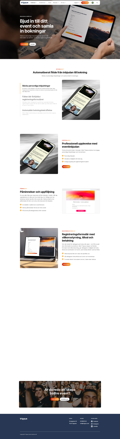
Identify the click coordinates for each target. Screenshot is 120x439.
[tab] (39, 88)
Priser (49, 2)
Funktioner (33, 2)
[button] (34, 2)
